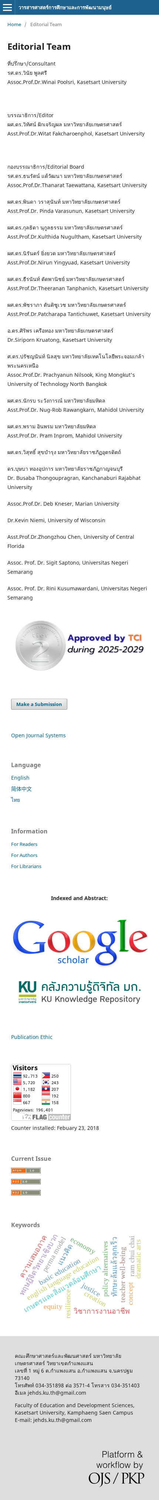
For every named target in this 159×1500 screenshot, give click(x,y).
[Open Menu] (7, 7)
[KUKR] (79, 1005)
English (20, 777)
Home (14, 24)
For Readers (24, 844)
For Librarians (26, 866)
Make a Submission (39, 704)
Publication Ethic (32, 1036)
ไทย (15, 799)
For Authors (24, 855)
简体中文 (21, 788)
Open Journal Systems (38, 735)
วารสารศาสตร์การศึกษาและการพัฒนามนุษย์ (65, 7)
